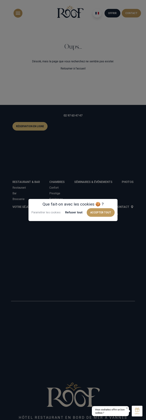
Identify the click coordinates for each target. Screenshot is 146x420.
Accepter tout (100, 212)
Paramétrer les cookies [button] (46, 212)
